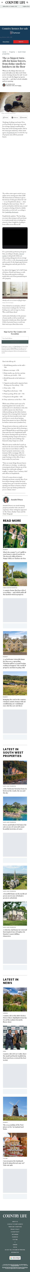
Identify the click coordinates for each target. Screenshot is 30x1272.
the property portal (22, 260)
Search (21, 42)
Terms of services (17, 346)
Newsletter (24, 117)
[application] (15, 236)
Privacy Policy (15, 1229)
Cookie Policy (15, 1232)
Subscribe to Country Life (10, 6)
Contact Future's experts (15, 1224)
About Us (15, 1221)
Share (6, 117)
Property (12, 52)
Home (4, 52)
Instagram (15, 1234)
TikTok (15, 1247)
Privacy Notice (14, 348)
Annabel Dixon (11, 84)
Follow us (16, 117)
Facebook (15, 1237)
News (19, 85)
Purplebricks (11, 133)
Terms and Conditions (15, 1227)
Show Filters (6, 42)
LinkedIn (15, 1244)
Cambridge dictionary (11, 212)
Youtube (15, 1239)
